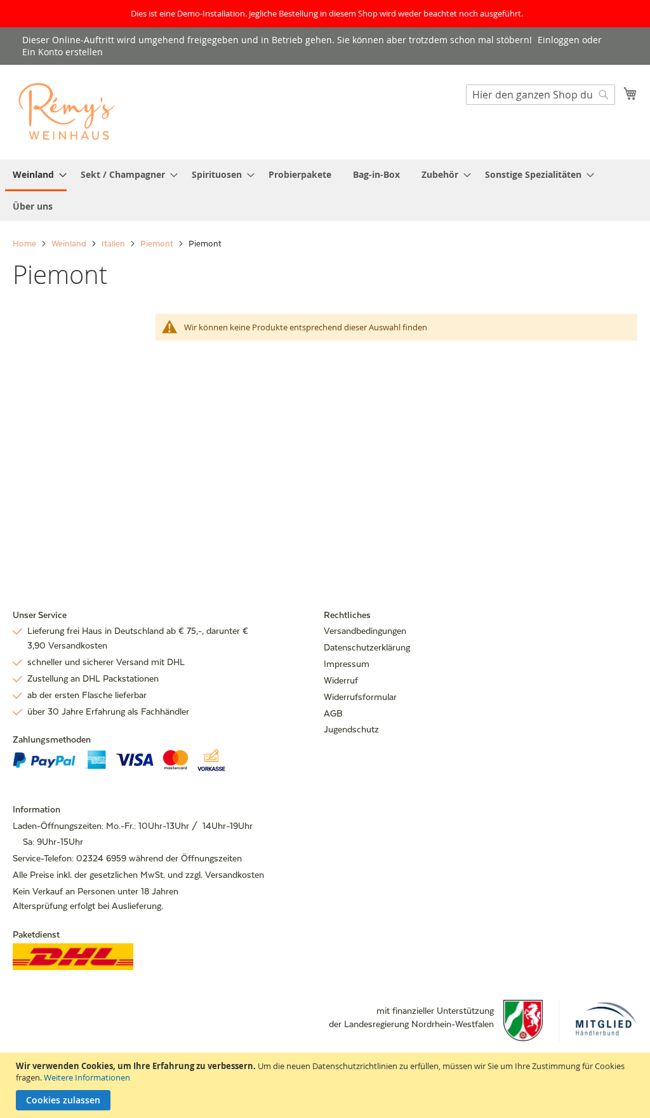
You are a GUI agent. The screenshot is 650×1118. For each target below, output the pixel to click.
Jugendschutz (351, 729)
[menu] (325, 190)
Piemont (157, 243)
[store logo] (67, 111)
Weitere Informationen (87, 1077)
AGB (333, 713)
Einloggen (559, 40)
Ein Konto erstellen (62, 52)
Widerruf (341, 680)
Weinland (69, 243)
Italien (114, 243)
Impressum (346, 664)
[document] (326, 1085)
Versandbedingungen (365, 631)
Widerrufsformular (360, 697)
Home (25, 243)
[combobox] (540, 94)
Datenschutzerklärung (367, 647)
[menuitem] (36, 175)
